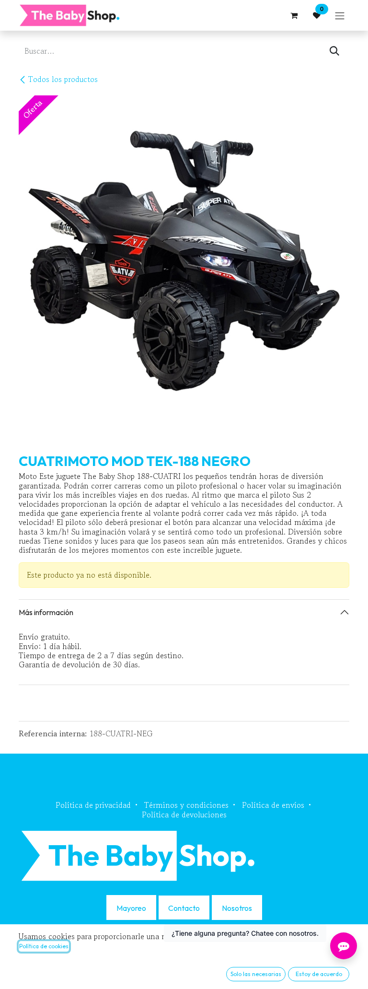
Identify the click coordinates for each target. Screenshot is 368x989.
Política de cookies (44, 946)
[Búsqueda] (334, 50)
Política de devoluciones (184, 814)
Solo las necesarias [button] (255, 973)
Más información (46, 612)
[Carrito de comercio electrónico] (293, 15)
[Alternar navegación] (339, 15)
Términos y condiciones (186, 805)
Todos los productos (63, 79)
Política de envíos (273, 805)
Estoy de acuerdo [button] (319, 973)
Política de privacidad (93, 805)
